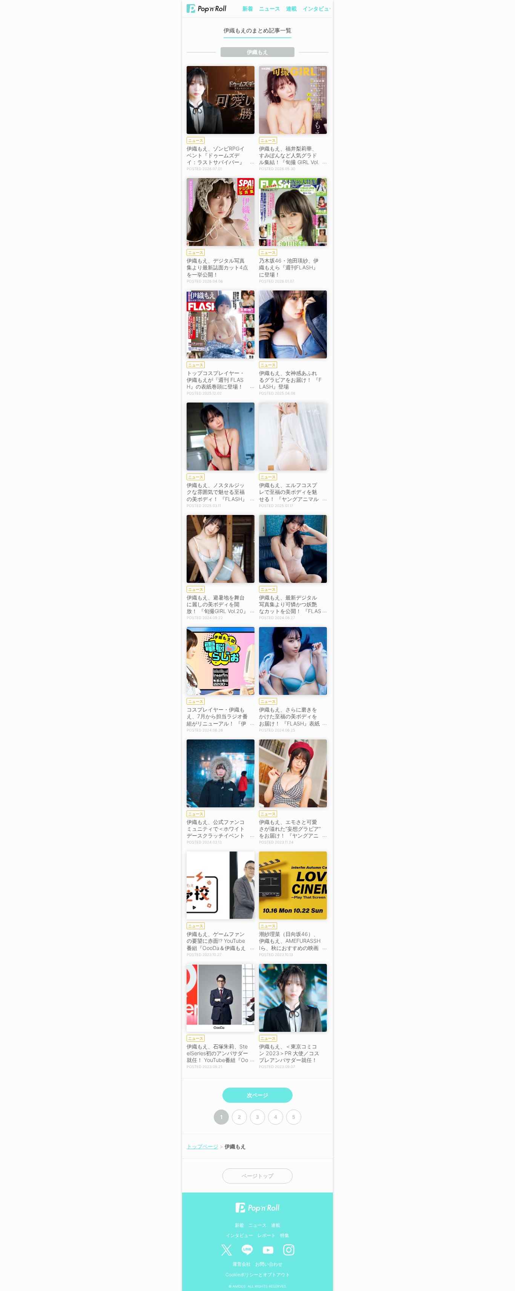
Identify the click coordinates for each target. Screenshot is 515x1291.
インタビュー (318, 8)
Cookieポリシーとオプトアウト (257, 1274)
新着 (247, 8)
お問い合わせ (268, 1264)
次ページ (257, 1095)
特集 (284, 1235)
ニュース (269, 8)
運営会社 (242, 1264)
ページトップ (257, 1176)
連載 (291, 8)
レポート (267, 1235)
